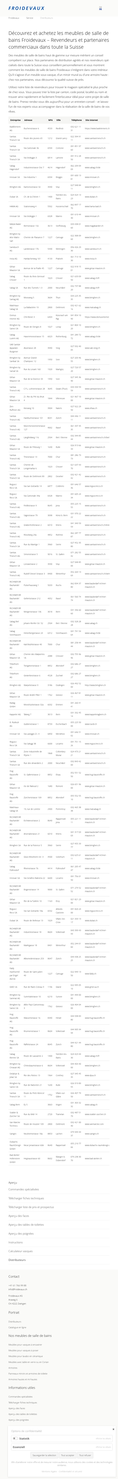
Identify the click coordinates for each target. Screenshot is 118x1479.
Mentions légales (49, 1471)
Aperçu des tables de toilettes (26, 1224)
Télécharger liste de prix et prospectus (31, 1207)
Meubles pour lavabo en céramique (25, 1356)
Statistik (24, 1438)
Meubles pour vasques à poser (23, 1350)
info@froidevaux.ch (17, 1289)
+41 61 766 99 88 (17, 1285)
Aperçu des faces (18, 1216)
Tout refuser (85, 1455)
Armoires (12, 1367)
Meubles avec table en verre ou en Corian (28, 1362)
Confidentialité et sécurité (70, 1471)
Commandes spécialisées (23, 1189)
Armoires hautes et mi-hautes (22, 1379)
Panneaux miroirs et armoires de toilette (27, 1373)
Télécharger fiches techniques (26, 1198)
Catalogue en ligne (17, 1327)
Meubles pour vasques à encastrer (25, 1344)
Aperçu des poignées (21, 1233)
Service (29, 17)
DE (100, 7)
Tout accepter (67, 1455)
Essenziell (19, 1447)
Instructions (15, 1242)
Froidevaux (13, 17)
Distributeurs (14, 1321)
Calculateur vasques (20, 1251)
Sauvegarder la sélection (44, 1455)
